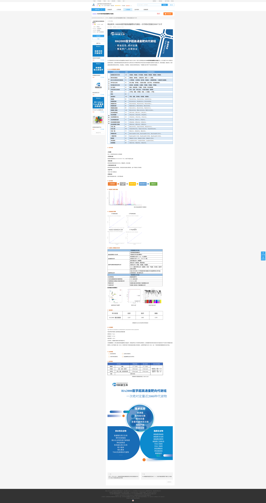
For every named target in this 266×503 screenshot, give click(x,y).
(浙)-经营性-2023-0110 (128, 490)
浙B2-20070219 (108, 490)
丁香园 (104, 1)
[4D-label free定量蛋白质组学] (98, 103)
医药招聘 (113, 1)
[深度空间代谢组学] (98, 51)
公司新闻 (128, 9)
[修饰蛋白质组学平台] (98, 120)
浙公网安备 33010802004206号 (139, 490)
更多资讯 (169, 482)
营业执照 (111, 492)
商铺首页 (110, 9)
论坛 (109, 1)
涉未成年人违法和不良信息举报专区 (133, 498)
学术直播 (99, 1)
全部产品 (97, 9)
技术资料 (137, 9)
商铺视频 (146, 9)
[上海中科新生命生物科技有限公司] (93, 5)
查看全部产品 (98, 132)
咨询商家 (169, 14)
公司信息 (119, 9)
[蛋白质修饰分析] (98, 85)
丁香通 (94, 1)
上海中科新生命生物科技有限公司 (104, 3)
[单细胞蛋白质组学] (98, 68)
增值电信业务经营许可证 (118, 492)
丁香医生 (119, 1)
